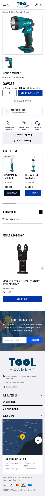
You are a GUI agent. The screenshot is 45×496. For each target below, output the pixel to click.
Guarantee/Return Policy (11, 480)
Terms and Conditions (11, 477)
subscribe (34, 340)
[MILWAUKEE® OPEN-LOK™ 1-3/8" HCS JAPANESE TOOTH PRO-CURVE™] (22, 271)
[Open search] (8, 5)
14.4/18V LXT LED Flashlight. (31, 176)
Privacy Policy (27, 477)
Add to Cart (30, 93)
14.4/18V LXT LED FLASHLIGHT (10, 176)
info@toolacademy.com (15, 382)
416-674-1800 (11, 387)
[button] (21, 88)
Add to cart (22, 299)
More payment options (22, 101)
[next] (42, 268)
